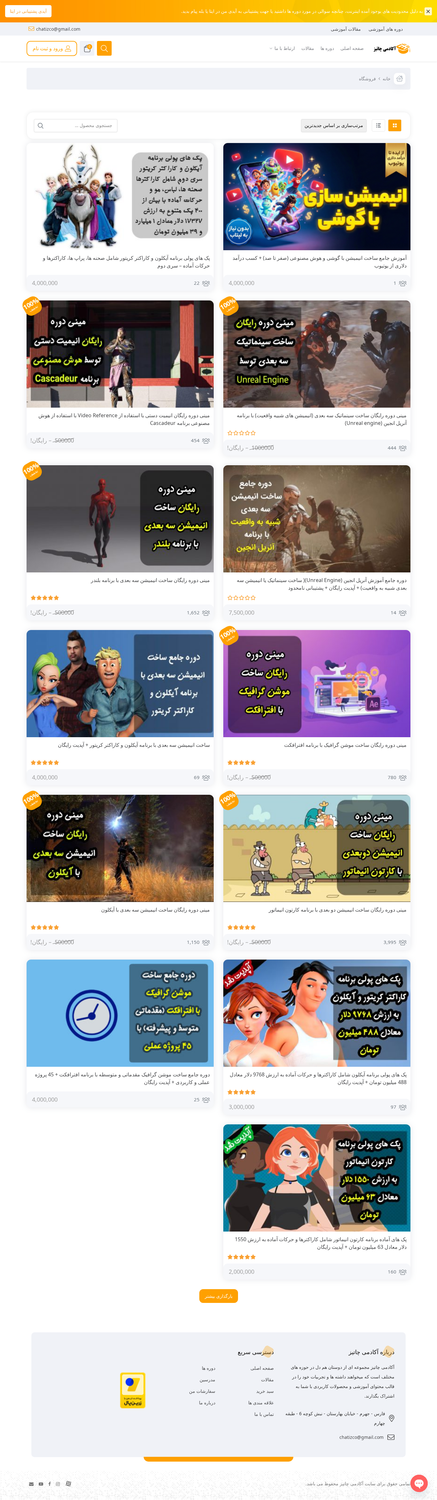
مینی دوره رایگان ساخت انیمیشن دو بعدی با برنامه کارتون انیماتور (338, 909)
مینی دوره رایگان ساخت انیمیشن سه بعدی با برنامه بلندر (150, 580)
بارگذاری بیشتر (219, 1296)
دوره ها (208, 1368)
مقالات (267, 1379)
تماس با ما (264, 1414)
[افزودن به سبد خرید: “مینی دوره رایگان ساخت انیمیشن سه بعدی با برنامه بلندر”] (203, 580)
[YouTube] (41, 1484)
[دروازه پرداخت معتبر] (133, 1390)
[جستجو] (40, 125)
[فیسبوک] (49, 1484)
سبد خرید (265, 1391)
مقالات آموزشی (346, 29)
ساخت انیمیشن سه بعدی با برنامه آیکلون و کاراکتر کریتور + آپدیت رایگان (134, 744)
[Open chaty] (419, 1483)
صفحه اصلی (262, 1368)
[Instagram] (58, 1484)
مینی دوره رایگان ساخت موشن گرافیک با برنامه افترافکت (345, 744)
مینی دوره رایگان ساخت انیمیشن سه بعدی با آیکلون (155, 909)
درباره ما (207, 1403)
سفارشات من (202, 1391)
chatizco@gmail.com (58, 29)
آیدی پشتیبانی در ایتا (28, 11)
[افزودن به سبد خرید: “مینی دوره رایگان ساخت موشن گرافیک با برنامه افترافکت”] (400, 745)
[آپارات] (68, 1484)
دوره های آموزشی (386, 29)
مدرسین (207, 1379)
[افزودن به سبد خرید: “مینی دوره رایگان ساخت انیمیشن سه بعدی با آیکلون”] (203, 910)
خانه (387, 79)
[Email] (31, 1484)
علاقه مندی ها (261, 1403)
